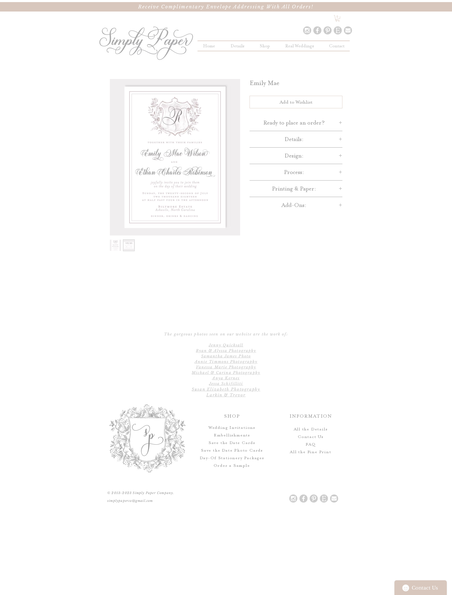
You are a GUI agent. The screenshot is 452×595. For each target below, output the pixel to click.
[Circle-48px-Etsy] (338, 30)
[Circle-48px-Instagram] (307, 30)
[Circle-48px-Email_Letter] (348, 30)
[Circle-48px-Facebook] (317, 30)
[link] (337, 18)
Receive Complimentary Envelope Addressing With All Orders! (226, 7)
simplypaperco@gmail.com (130, 501)
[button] (265, 46)
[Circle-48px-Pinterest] (327, 30)
